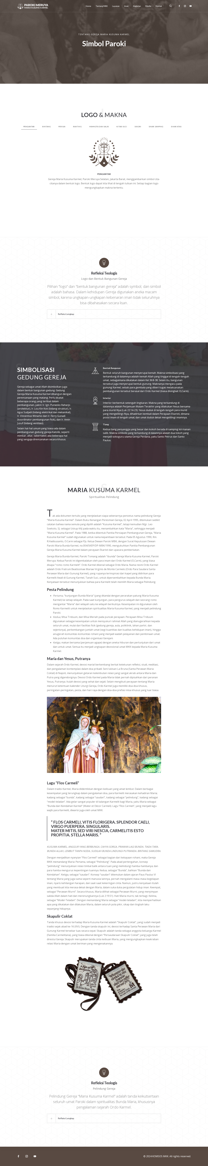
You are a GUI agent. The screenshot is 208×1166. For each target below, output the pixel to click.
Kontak (159, 6)
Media (148, 6)
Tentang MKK (102, 6)
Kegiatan (137, 6)
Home (88, 6)
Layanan (116, 6)
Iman (126, 6)
